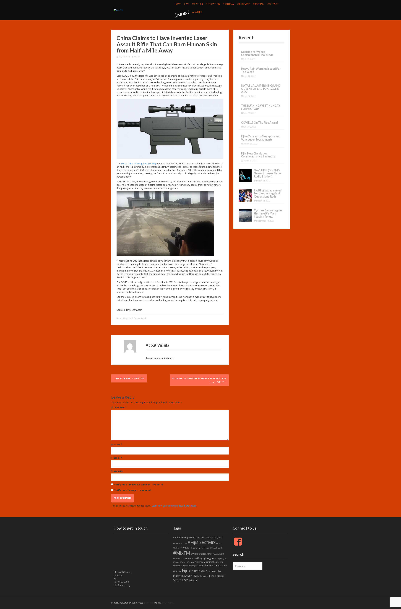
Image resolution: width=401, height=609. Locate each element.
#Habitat (176, 548)
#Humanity (195, 548)
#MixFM (181, 553)
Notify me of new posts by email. (133, 490)
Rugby (220, 576)
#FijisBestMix (201, 542)
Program (258, 4)
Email (118, 457)
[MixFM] (118, 9)
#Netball (216, 554)
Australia (214, 565)
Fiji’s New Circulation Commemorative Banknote (258, 155)
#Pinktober (177, 558)
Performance (202, 576)
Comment (120, 407)
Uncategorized (126, 318)
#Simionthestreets (213, 561)
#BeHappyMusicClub (189, 537)
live (219, 571)
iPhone (215, 571)
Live (186, 4)
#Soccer (176, 566)
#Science (198, 561)
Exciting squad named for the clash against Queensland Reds (268, 193)
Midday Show (180, 575)
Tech (185, 580)
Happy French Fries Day (129, 378)
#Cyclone (219, 537)
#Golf (218, 543)
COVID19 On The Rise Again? (259, 122)
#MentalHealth (216, 548)
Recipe (212, 575)
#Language (204, 548)
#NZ (222, 554)
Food (208, 571)
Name (117, 444)
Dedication (213, 4)
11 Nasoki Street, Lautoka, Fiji (122, 575)
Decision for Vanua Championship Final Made (257, 53)
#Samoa (190, 562)
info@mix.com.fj (122, 585)
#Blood (204, 537)
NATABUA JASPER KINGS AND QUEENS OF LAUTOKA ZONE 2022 (260, 89)
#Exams (184, 543)
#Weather (204, 565)
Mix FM (192, 576)
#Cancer (210, 537)
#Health (185, 547)
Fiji (184, 570)
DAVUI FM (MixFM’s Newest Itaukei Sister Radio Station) (267, 173)
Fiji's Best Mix (196, 571)
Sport (177, 580)
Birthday (228, 4)
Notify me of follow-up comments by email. (139, 484)
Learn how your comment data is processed (173, 505)
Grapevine (243, 4)
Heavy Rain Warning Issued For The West (261, 70)
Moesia (157, 602)
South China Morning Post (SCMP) (138, 163)
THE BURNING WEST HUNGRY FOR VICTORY (260, 107)
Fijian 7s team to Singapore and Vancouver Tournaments (260, 138)
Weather (197, 4)
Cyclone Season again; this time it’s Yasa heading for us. (268, 213)
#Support (184, 566)
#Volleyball (193, 566)
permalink (141, 318)
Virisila (137, 56)
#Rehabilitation (189, 558)
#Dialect (176, 543)
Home (178, 4)
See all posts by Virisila (159, 358)
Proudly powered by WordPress (127, 602)
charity (223, 565)
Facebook (177, 571)
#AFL (175, 537)
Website (118, 471)
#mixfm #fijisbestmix (201, 553)
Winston (193, 580)
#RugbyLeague (205, 558)
